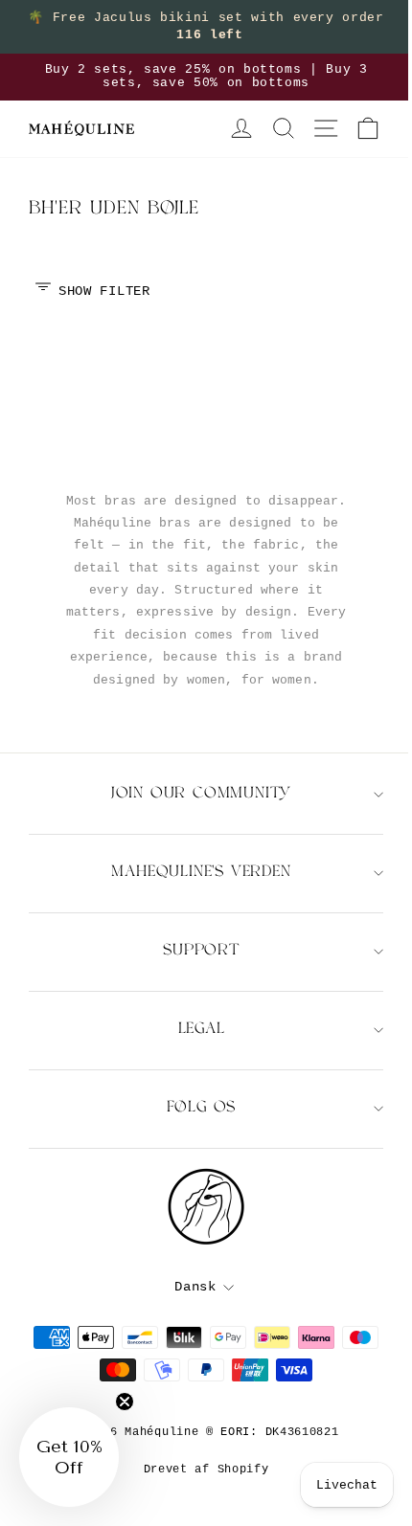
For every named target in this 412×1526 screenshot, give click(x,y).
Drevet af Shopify (206, 1469)
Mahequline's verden (200, 872)
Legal (201, 1029)
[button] (69, 1457)
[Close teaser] (124, 1401)
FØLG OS (202, 1108)
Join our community (201, 794)
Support (201, 951)
